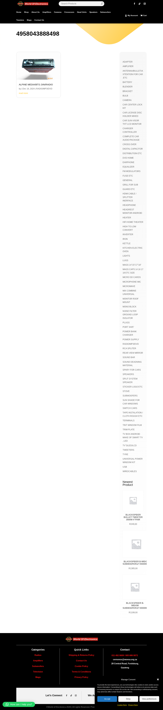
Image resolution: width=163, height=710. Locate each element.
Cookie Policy (122, 705)
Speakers (93, 12)
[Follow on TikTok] (140, 4)
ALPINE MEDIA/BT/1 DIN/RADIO (36, 84)
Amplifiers (46, 12)
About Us (35, 12)
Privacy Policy (133, 705)
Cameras (58, 12)
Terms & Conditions (81, 672)
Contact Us (39, 20)
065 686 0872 (131, 655)
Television (38, 672)
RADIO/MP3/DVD (44, 89)
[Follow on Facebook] (134, 4)
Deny (128, 699)
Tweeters (20, 20)
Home (18, 12)
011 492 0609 (118, 655)
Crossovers (69, 12)
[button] (158, 679)
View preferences (149, 699)
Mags (29, 20)
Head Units (82, 12)
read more (23, 93)
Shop (26, 12)
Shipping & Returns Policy (81, 655)
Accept (107, 699)
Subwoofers (105, 12)
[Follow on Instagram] (145, 4)
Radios (38, 655)
